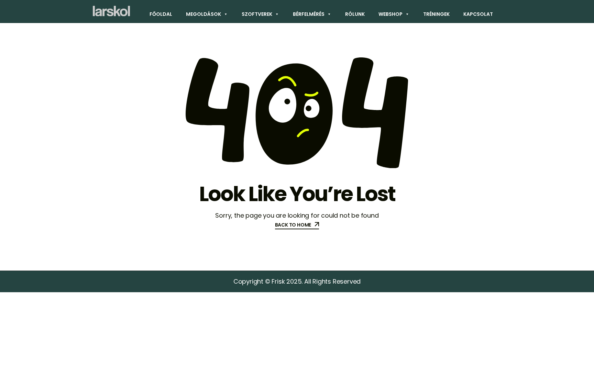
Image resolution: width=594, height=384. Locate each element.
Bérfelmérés (308, 14)
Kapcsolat (478, 14)
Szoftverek (257, 14)
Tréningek (436, 14)
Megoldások (203, 14)
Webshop (390, 14)
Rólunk (355, 14)
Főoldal (161, 14)
